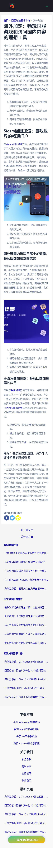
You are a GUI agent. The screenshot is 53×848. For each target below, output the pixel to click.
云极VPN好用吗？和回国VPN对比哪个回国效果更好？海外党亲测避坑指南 (26, 688)
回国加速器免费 (14, 407)
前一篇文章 (27, 530)
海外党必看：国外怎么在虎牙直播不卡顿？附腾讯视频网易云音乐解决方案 (26, 588)
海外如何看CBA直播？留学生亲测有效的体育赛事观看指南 (26, 562)
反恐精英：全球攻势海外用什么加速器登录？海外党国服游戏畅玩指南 (26, 616)
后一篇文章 (27, 536)
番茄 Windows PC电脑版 (26, 722)
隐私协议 (26, 766)
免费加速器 (17, 390)
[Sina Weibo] (18, 517)
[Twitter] (12, 517)
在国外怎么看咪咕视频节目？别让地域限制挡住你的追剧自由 (26, 570)
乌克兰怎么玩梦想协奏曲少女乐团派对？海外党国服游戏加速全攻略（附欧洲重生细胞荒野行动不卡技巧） (26, 625)
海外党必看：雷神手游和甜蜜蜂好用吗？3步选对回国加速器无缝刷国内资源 (26, 697)
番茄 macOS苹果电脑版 (26, 729)
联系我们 (26, 780)
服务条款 (26, 759)
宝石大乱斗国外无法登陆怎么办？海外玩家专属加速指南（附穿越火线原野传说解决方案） (26, 642)
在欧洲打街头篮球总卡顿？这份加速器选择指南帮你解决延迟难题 (26, 607)
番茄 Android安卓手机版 (27, 743)
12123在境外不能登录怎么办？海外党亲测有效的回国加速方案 (26, 553)
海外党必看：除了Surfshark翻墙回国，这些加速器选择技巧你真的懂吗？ (26, 661)
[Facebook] (6, 517)
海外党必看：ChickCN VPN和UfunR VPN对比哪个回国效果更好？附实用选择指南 (26, 679)
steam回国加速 (14, 144)
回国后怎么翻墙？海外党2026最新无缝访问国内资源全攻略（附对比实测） (26, 670)
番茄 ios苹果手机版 (26, 736)
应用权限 (26, 773)
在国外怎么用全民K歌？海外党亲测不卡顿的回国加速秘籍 (26, 579)
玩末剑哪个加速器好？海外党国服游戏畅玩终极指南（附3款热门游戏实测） (26, 633)
